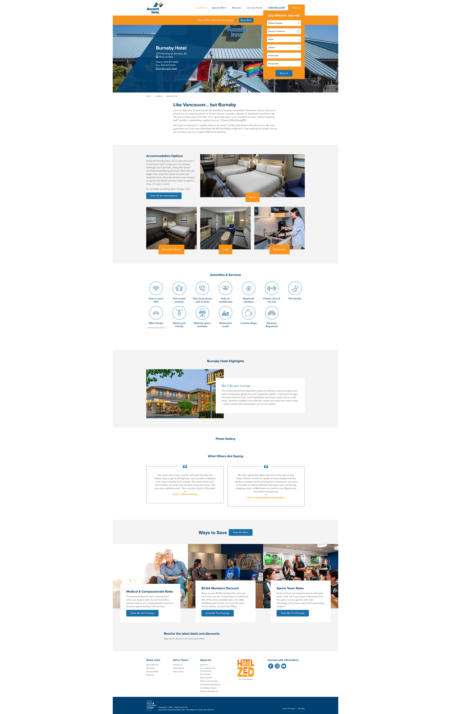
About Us (204, 665)
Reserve (296, 7)
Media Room (178, 668)
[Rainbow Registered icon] (271, 320)
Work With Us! (152, 665)
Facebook (270, 666)
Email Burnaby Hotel (166, 68)
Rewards (236, 8)
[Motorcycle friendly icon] (179, 320)
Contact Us (178, 665)
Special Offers (219, 8)
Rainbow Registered (209, 691)
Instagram (277, 666)
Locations (201, 8)
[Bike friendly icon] (156, 320)
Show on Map (166, 57)
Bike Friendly (206, 678)
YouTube (283, 666)
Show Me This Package (142, 613)
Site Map (301, 709)
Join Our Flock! (254, 8)
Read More (246, 20)
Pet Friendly (205, 674)
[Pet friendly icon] (295, 295)
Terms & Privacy (289, 709)
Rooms (252, 197)
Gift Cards (150, 668)
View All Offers (240, 532)
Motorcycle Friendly (209, 681)
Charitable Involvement (210, 684)
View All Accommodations (163, 195)
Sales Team (178, 671)
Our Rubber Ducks (208, 688)
